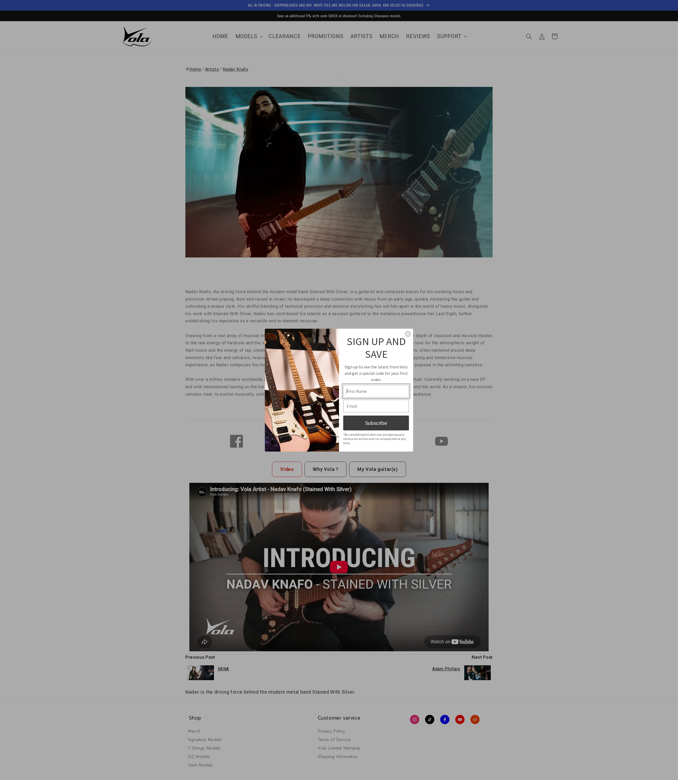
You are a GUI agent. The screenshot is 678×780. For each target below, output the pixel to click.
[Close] (408, 334)
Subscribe (376, 423)
